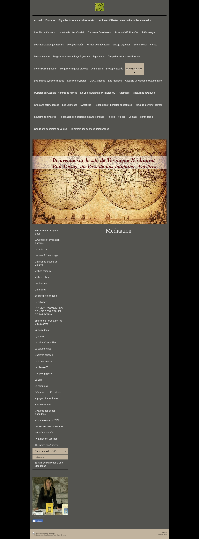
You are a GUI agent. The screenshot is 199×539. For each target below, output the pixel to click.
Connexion (163, 532)
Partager (38, 521)
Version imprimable (41, 533)
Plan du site (51, 533)
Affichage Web (162, 534)
